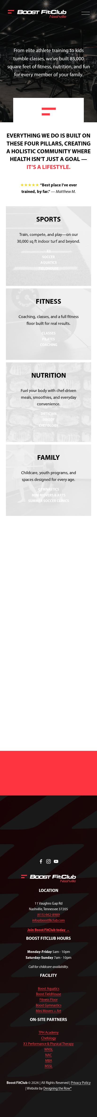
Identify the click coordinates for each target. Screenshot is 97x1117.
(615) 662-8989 (48, 915)
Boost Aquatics (48, 988)
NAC (48, 1055)
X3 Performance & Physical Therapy (48, 1044)
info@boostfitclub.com (48, 920)
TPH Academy (49, 1032)
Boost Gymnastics (48, 1005)
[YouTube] (56, 861)
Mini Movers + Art (48, 1011)
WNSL (48, 1049)
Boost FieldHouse (48, 994)
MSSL (49, 1066)
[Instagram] (48, 861)
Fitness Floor (49, 1000)
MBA (48, 1061)
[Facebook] (41, 861)
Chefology (48, 1038)
